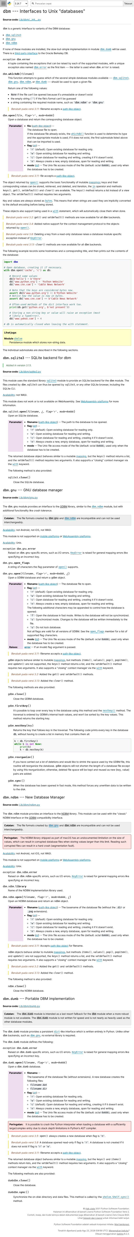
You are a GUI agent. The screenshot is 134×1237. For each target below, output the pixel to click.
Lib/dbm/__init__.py (30, 19)
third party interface (26, 53)
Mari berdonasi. (121, 1224)
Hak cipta (90, 1208)
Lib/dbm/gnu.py (28, 497)
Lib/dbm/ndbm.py (29, 804)
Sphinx (120, 1233)
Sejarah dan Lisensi (92, 1218)
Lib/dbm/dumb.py (29, 1006)
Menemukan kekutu (118, 1230)
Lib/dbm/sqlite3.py (30, 371)
